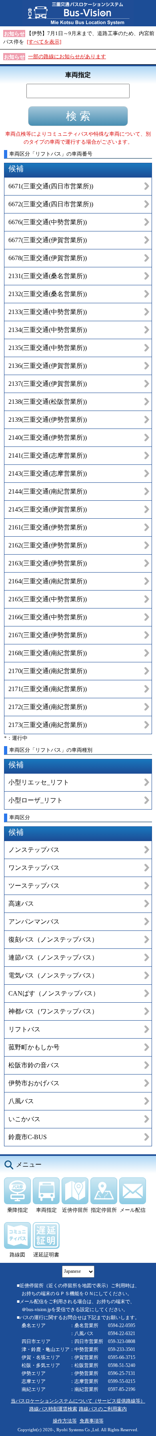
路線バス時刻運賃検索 (53, 1409)
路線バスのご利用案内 (103, 1409)
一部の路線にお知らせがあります (67, 56)
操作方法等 (65, 1421)
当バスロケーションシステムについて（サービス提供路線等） (78, 1401)
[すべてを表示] (44, 42)
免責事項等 (92, 1421)
